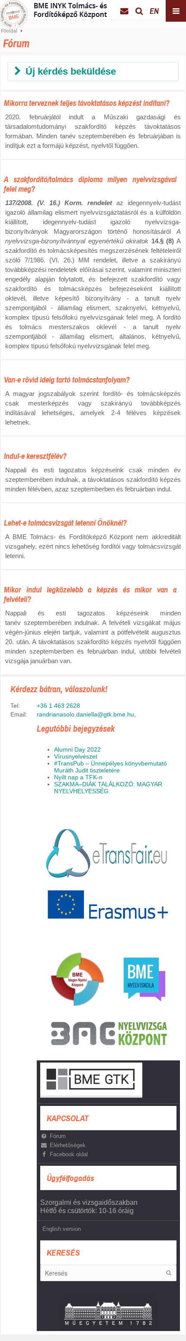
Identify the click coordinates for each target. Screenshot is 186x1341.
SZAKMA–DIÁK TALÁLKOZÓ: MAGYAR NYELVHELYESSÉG (108, 788)
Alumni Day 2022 (77, 749)
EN (154, 11)
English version (61, 1229)
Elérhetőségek (68, 1145)
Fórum (58, 1136)
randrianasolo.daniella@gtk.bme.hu (85, 714)
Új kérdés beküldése (71, 71)
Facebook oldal (69, 1154)
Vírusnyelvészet (75, 756)
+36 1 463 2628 (58, 705)
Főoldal (9, 31)
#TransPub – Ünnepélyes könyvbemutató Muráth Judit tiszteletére (110, 767)
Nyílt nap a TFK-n (78, 777)
